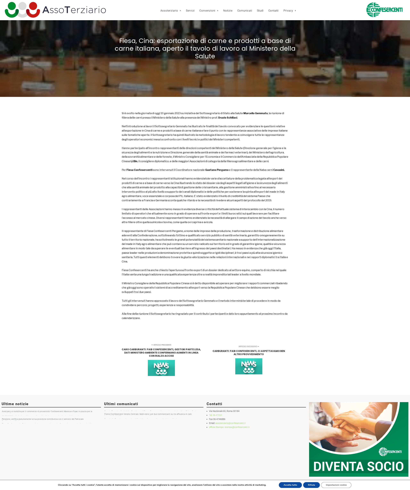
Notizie (228, 10)
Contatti (273, 10)
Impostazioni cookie (336, 484)
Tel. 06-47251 (215, 415)
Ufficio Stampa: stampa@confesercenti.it (229, 427)
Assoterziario (169, 10)
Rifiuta (311, 484)
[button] (171, 10)
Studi (260, 10)
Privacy (288, 10)
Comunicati (244, 10)
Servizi (190, 10)
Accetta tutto (290, 484)
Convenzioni (207, 10)
